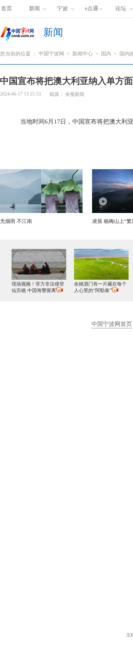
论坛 (120, 8)
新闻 (34, 8)
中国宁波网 (51, 53)
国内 (106, 53)
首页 (6, 8)
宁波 (62, 8)
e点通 (91, 8)
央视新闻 (74, 94)
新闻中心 (82, 53)
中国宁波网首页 (111, 324)
